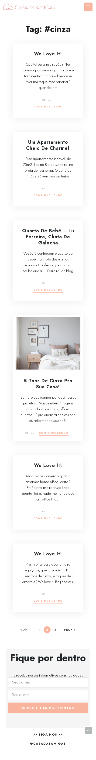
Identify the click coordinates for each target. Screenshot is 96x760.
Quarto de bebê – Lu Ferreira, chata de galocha (48, 236)
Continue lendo (48, 106)
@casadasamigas (48, 743)
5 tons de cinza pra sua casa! (48, 383)
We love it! (48, 53)
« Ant (25, 630)
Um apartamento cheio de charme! (48, 145)
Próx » (69, 630)
